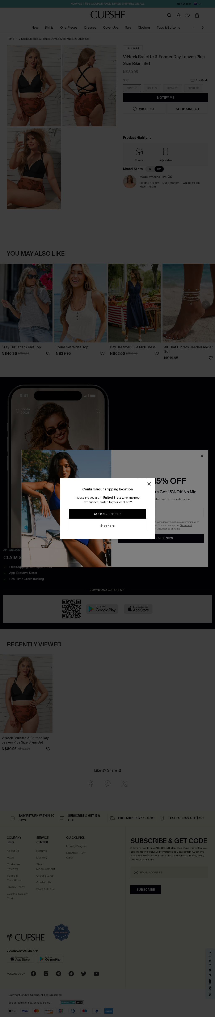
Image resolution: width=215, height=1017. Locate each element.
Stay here (107, 526)
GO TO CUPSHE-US (107, 514)
